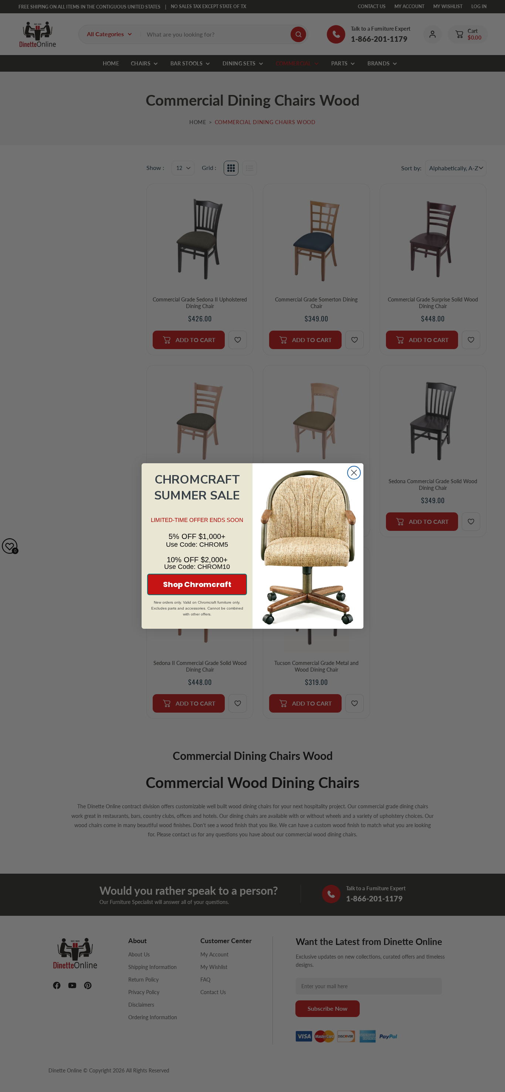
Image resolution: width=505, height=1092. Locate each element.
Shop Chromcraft (197, 584)
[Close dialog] (354, 472)
